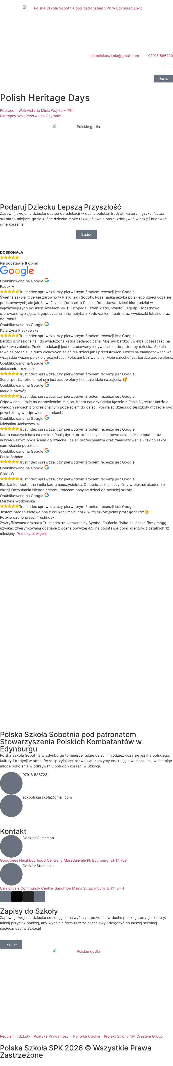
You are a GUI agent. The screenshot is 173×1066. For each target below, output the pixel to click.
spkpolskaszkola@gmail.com (47, 797)
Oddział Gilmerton (38, 837)
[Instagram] (28, 896)
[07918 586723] (11, 783)
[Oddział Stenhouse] (11, 874)
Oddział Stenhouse (39, 865)
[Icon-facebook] (5, 896)
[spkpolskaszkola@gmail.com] (11, 805)
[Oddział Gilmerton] (11, 846)
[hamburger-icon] (168, 66)
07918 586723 (35, 774)
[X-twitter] (17, 896)
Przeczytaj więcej (32, 533)
